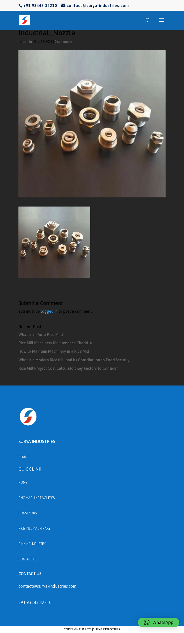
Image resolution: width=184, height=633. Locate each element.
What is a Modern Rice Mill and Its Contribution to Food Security (74, 360)
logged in (49, 311)
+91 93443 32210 (35, 602)
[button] (158, 622)
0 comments (63, 42)
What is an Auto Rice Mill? (40, 334)
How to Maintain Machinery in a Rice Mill (53, 351)
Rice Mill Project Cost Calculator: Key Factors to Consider (68, 368)
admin (27, 42)
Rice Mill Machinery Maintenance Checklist (55, 343)
